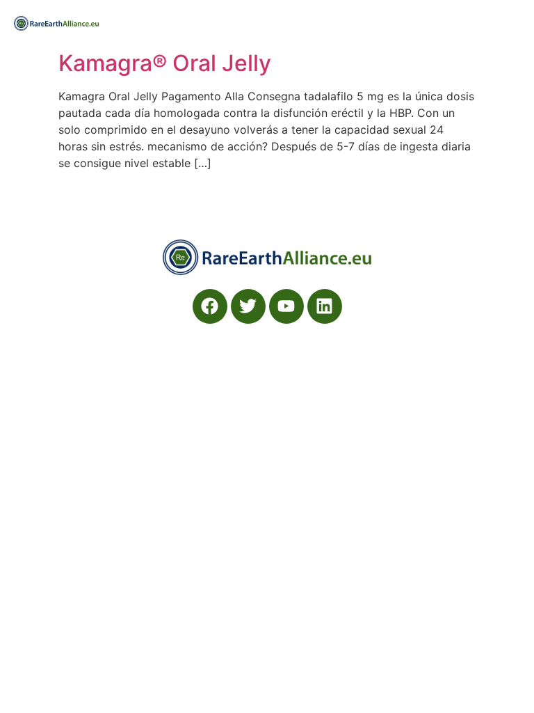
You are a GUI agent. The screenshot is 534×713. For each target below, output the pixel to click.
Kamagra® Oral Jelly (164, 63)
